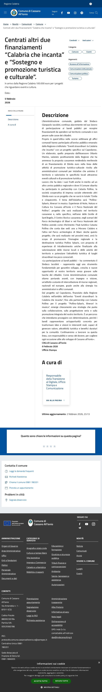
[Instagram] (74, 12)
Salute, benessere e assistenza (60, 578)
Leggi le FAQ (32, 615)
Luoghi (79, 568)
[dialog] (51, 676)
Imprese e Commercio (36, 562)
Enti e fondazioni (9, 560)
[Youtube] (67, 12)
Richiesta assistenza (36, 620)
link (76, 675)
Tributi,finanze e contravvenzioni (59, 564)
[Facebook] (60, 12)
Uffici (4, 555)
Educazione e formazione (57, 547)
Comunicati (27, 24)
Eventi (79, 573)
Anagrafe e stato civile (37, 548)
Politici (5, 565)
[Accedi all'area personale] (90, 4)
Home (5, 24)
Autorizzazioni (58, 584)
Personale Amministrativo (9, 571)
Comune (39, 24)
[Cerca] (96, 12)
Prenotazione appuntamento (33, 600)
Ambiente (56, 571)
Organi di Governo (10, 546)
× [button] (99, 663)
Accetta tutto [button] (40, 681)
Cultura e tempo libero (37, 553)
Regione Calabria (11, 3)
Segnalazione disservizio (33, 609)
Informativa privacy (60, 611)
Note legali (56, 616)
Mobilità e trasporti (35, 572)
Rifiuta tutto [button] (61, 681)
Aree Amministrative (11, 550)
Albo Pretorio (57, 607)
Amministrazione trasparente (59, 600)
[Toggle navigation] (5, 12)
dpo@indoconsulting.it (62, 637)
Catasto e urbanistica (36, 567)
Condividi (73, 40)
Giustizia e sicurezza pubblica (61, 556)
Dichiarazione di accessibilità (59, 623)
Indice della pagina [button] (15, 111)
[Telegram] (80, 12)
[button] (51, 687)
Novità (15, 24)
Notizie (79, 546)
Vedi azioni (86, 40)
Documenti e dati (9, 578)
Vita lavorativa (33, 557)
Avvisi (79, 555)
